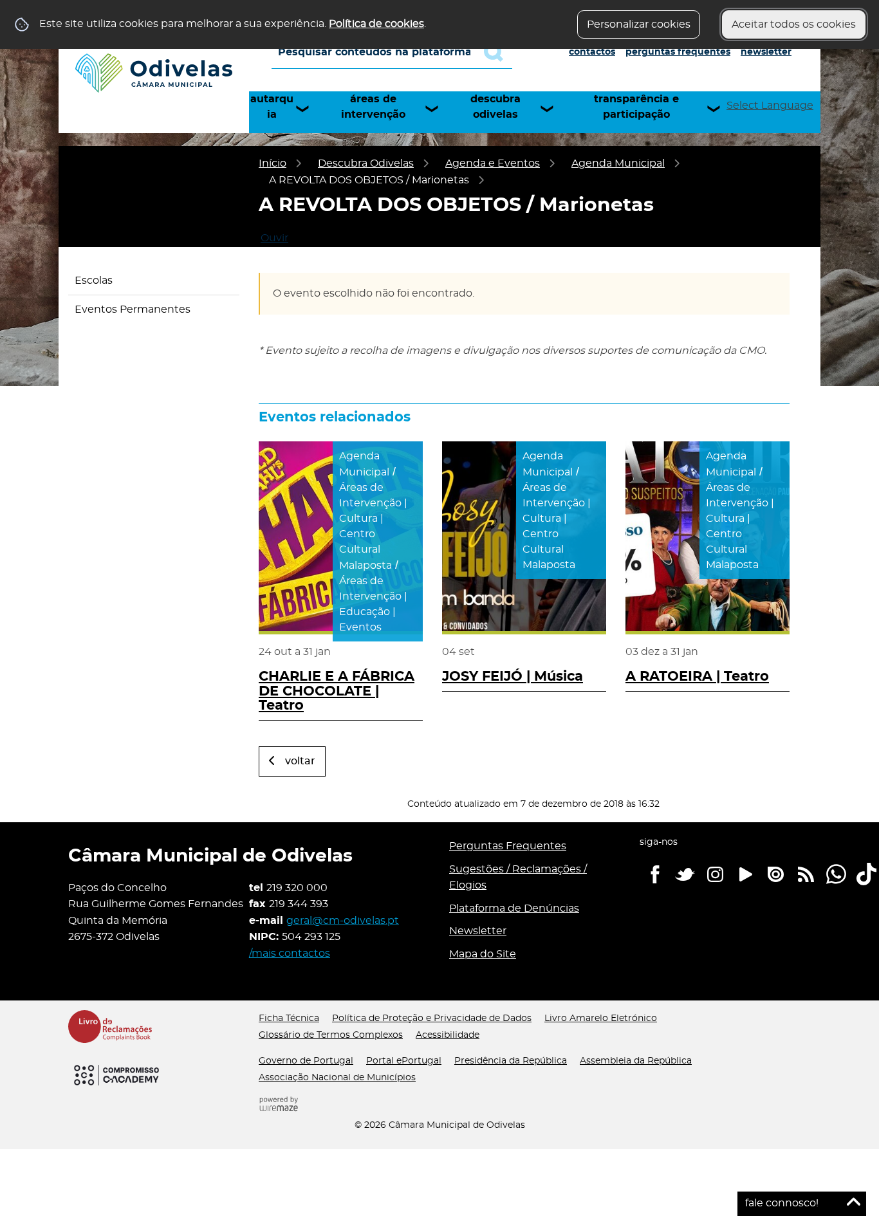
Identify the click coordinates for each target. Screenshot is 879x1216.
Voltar (300, 761)
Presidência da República (510, 1060)
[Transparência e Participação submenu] (719, 108)
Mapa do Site (482, 954)
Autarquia (271, 107)
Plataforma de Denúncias (514, 908)
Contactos (592, 52)
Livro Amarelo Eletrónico (600, 1018)
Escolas (94, 280)
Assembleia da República (636, 1060)
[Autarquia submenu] (308, 108)
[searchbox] (392, 52)
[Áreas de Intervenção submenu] (437, 108)
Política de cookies (376, 24)
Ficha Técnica (289, 1018)
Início (272, 163)
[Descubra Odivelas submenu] (553, 108)
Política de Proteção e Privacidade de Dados (432, 1018)
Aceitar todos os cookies (794, 24)
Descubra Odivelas (495, 107)
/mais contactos (289, 953)
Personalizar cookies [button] (638, 24)
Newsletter (766, 52)
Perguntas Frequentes (677, 52)
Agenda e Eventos (492, 163)
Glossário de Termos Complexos (331, 1035)
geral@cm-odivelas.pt (342, 921)
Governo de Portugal (306, 1060)
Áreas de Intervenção (373, 107)
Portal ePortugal (403, 1060)
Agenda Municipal (618, 163)
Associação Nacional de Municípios (337, 1077)
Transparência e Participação (636, 107)
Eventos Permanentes (132, 309)
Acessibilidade (447, 1035)
